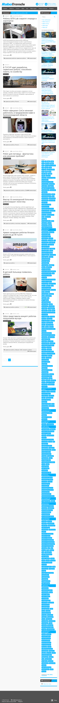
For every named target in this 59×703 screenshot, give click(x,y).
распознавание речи (47, 510)
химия (49, 647)
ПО (54, 441)
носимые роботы (46, 404)
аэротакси (44, 202)
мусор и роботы (50, 382)
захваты (47, 292)
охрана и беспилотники (48, 431)
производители (46, 484)
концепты (25, 349)
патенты (44, 437)
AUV (43, 163)
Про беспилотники (52, 5)
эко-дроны (44, 661)
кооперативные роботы (48, 345)
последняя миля (46, 460)
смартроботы (45, 575)
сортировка (45, 579)
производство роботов (47, 490)
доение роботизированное (48, 271)
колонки (44, 331)
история (52, 316)
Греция (51, 257)
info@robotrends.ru (17, 700)
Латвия (43, 353)
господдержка (45, 255)
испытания (44, 314)
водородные (45, 232)
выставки (50, 240)
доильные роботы (46, 273)
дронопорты (52, 283)
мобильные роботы (47, 376)
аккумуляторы (45, 190)
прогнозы (44, 481)
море (43, 380)
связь (43, 560)
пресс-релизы (45, 468)
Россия (17, 101)
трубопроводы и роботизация (46, 632)
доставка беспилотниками (48, 279)
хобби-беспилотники (47, 649)
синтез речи (45, 569)
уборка (30, 349)
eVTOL (46, 167)
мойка (50, 378)
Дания (43, 267)
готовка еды (45, 257)
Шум (23, 8)
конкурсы (44, 341)
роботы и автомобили (47, 534)
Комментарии (32, 58)
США (26, 190)
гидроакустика (45, 246)
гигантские (50, 244)
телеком (48, 611)
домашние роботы (9, 190)
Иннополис (45, 306)
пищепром (44, 441)
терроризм (50, 617)
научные (53, 391)
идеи (43, 296)
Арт (27, 8)
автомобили (45, 180)
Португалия (45, 458)
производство (45, 486)
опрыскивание (45, 429)
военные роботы (46, 236)
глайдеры (52, 248)
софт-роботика (45, 583)
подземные (45, 448)
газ (54, 240)
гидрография (45, 248)
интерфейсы (51, 308)
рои (49, 548)
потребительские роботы (48, 462)
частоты (49, 653)
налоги (43, 391)
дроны (43, 286)
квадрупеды (50, 323)
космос (43, 347)
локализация (45, 360)
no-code (44, 169)
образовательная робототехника (46, 410)
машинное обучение (47, 366)
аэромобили (45, 200)
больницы (47, 217)
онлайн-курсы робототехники (45, 426)
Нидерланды (49, 398)
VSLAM (50, 174)
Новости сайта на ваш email (9, 701)
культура (49, 347)
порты (50, 458)
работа (53, 501)
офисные (52, 429)
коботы (51, 327)
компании (44, 337)
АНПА (53, 194)
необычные (45, 395)
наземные (44, 386)
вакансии (44, 223)
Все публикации (46, 19)
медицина (23, 223)
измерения (48, 296)
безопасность (45, 206)
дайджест (51, 265)
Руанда (52, 550)
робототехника (45, 527)
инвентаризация (46, 302)
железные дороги (46, 288)
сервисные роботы (21, 58)
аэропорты (52, 200)
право (47, 464)
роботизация (51, 525)
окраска (44, 424)
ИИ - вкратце (45, 300)
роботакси (44, 525)
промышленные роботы (48, 496)
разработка (51, 508)
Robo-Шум (45, 25)
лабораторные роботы (47, 351)
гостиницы (52, 255)
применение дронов (47, 477)
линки (43, 358)
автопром (51, 184)
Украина (49, 634)
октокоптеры (50, 424)
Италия (44, 318)
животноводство (46, 290)
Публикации (6, 13)
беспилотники (45, 211)
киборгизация (49, 325)
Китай (46, 327)
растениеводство (46, 512)
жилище (53, 290)
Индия (50, 304)
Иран (53, 310)
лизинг (50, 355)
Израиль (44, 298)
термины (44, 617)
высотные (44, 240)
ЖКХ (43, 292)
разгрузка (44, 508)
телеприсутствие (46, 613)
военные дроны (46, 234)
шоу (43, 659)
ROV (43, 171)
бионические (50, 215)
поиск (53, 450)
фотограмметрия (46, 644)
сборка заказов (45, 558)
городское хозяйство (47, 253)
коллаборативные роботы (48, 329)
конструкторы (45, 343)
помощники (50, 456)
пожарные (51, 448)
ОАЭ (53, 404)
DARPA (51, 163)
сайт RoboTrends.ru (47, 554)
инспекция (51, 306)
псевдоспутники (46, 501)
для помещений (46, 269)
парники (44, 435)
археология (45, 198)
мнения (51, 374)
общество (44, 419)
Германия (44, 244)
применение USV (46, 472)
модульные (45, 378)
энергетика (52, 663)
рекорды (44, 521)
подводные (45, 444)
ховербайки (45, 651)
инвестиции (45, 304)
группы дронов (45, 261)
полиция (44, 456)
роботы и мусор (46, 536)
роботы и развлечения (47, 540)
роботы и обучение (47, 538)
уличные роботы (46, 636)
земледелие (45, 294)
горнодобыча (45, 251)
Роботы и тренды (52, 3)
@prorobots (41, 3)
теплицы (44, 615)
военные (51, 232)
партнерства (50, 435)
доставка (44, 277)
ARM (52, 161)
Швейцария (45, 657)
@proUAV (41, 5)
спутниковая (45, 598)
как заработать (45, 321)
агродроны (50, 186)
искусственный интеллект (48, 312)
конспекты (50, 341)
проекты (50, 481)
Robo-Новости (46, 21)
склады (44, 571)
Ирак (49, 310)
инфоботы (44, 310)
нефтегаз (51, 395)
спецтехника (45, 592)
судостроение (45, 609)
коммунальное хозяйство (48, 335)
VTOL (43, 176)
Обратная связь (47, 684)
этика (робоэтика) (46, 667)
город (51, 251)
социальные (45, 588)
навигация (44, 384)
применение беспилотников (45, 475)
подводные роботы (47, 446)
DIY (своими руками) (50, 165)
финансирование (46, 642)
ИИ (48, 298)
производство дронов (47, 488)
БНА (43, 217)
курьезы (44, 349)
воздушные (45, 238)
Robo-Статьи (45, 23)
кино (43, 327)
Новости (11, 8)
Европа (48, 286)
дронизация (45, 283)
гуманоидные (45, 263)
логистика (17, 223)
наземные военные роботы (47, 389)
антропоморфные (46, 196)
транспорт (50, 625)
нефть (43, 398)
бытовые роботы (46, 221)
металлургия (45, 374)
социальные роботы (47, 590)
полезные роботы (46, 454)
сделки (47, 560)
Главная (5, 8)
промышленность (46, 494)
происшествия (45, 492)
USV (50, 171)
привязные (44, 470)
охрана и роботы (46, 433)
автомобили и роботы (47, 182)
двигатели (48, 267)
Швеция (17, 349)
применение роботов (10, 58)
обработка (51, 406)
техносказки (52, 621)
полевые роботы (46, 452)
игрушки (51, 294)
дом (53, 273)
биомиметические (46, 213)
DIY (43, 165)
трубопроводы (50, 629)
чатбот (53, 653)
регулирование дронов (47, 516)
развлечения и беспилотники (45, 503)
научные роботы (46, 393)
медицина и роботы (47, 370)
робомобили (51, 523)
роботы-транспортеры (47, 546)
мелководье (45, 372)
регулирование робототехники (46, 519)
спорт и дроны (45, 594)
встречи (51, 238)
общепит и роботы (46, 417)
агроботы (44, 186)
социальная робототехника (45, 585)
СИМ (54, 567)
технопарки (45, 621)
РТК (48, 550)
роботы (17, 307)
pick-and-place (50, 169)
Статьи (17, 8)
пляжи (50, 441)
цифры (43, 653)
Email (51, 674)
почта (43, 464)
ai (45, 161)
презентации (45, 466)
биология (52, 211)
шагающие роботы (46, 655)
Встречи (51, 8)
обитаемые (45, 406)
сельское (53, 560)
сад (43, 552)
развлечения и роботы (47, 506)
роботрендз (45, 529)
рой (52, 548)
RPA (46, 171)
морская (48, 380)
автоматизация (51, 178)
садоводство (48, 552)
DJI (43, 167)
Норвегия (44, 402)
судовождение (45, 607)
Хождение (51, 651)
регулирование (46, 514)
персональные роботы (47, 439)
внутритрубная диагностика (45, 229)
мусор (43, 382)
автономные (45, 184)
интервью (44, 308)
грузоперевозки (46, 259)
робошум (44, 548)
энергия (44, 665)
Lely (50, 167)
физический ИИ (46, 640)
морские (53, 380)
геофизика (52, 242)
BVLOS (47, 163)
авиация (44, 178)
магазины (44, 364)
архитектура (52, 198)
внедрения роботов (47, 227)
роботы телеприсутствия (48, 544)
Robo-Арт (44, 27)
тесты (43, 619)
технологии (49, 619)
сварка (52, 558)
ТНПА (50, 623)
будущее (44, 219)
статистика (44, 602)
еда (52, 286)
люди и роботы (46, 362)
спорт (50, 592)
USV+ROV (44, 174)
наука (48, 391)
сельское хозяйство (47, 562)
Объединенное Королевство (46, 421)
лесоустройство (51, 353)
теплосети (50, 615)
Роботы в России (43, 8)
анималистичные (46, 194)
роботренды (52, 529)
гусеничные (45, 265)
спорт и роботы (46, 596)
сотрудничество (46, 581)
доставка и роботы (46, 281)
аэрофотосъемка (46, 204)
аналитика (52, 190)
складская (51, 569)
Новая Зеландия (46, 400)
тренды (44, 629)
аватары (48, 176)
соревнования (45, 577)
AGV (43, 161)
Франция (44, 647)
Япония (44, 671)
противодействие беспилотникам (46, 498)
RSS (48, 674)
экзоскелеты (48, 659)
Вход (55, 700)
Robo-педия (33, 8)
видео (49, 225)
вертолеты (44, 225)
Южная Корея (45, 669)
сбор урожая (45, 556)
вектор (49, 223)
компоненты (51, 337)
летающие (44, 355)
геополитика (45, 242)
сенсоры (44, 564)
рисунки (49, 521)
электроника (45, 663)
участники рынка (46, 638)
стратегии (51, 602)
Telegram (44, 675)
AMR (48, 161)
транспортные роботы (47, 627)
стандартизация (46, 600)
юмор (51, 669)
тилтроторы (45, 623)
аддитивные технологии (48, 188)
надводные (51, 384)
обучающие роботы (47, 413)
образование (45, 408)
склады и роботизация (47, 573)
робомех (44, 523)
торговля (44, 625)
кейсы (43, 325)
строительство (45, 604)
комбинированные (46, 333)
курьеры (49, 349)
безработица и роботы (47, 208)
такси (43, 611)
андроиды (44, 192)
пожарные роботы (46, 450)
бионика (44, 215)
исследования (45, 316)
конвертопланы (46, 339)
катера (43, 323)
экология (50, 661)
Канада (52, 321)
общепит (44, 415)
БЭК (53, 221)
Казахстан (49, 318)
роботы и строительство (48, 542)
